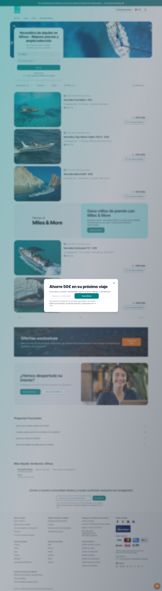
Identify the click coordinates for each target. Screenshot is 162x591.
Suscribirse (86, 296)
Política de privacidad (57, 303)
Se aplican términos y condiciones (78, 303)
